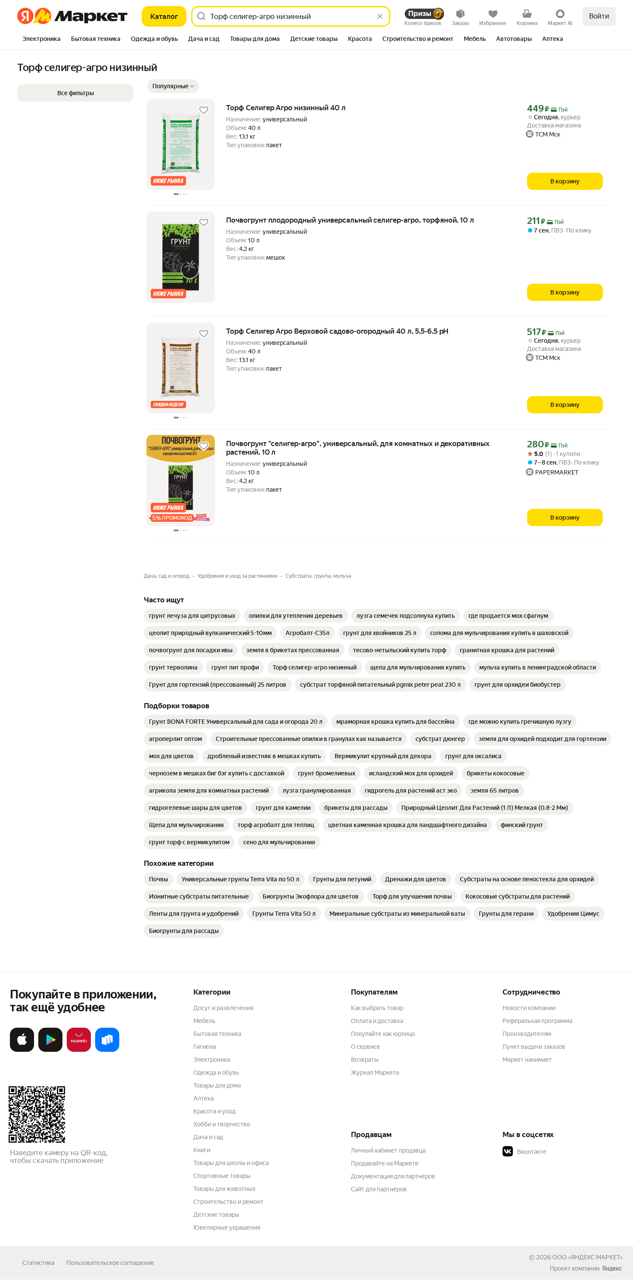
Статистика (38, 1262)
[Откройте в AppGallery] (79, 1050)
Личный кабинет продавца (388, 1150)
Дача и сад (208, 1137)
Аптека (203, 1098)
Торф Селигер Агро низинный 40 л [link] (286, 107)
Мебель (204, 1020)
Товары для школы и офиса (231, 1162)
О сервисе (365, 1046)
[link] (192, 616)
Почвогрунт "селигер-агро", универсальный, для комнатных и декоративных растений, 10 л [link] (358, 447)
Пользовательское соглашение (110, 1262)
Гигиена (204, 1046)
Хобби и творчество (221, 1124)
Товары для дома (217, 1085)
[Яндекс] (612, 1268)
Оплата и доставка (377, 1020)
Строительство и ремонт (228, 1201)
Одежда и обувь (216, 1072)
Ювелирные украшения (226, 1227)
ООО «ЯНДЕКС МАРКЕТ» (587, 1257)
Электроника (211, 1059)
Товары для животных (224, 1188)
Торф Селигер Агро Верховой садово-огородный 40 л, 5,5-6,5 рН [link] (337, 331)
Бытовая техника (217, 1033)
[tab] (41, 39)
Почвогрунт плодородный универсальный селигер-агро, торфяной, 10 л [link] (350, 220)
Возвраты (365, 1059)
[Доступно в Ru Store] (107, 1050)
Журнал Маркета (375, 1072)
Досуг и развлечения (223, 1007)
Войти (599, 16)
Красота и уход (214, 1111)
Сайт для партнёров (379, 1189)
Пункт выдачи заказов (534, 1046)
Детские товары (216, 1214)
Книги (201, 1150)
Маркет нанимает (527, 1059)
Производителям (527, 1033)
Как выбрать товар (377, 1007)
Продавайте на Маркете (385, 1163)
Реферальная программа (537, 1020)
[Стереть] (379, 16)
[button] (173, 86)
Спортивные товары (222, 1175)
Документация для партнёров (393, 1176)
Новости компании (529, 1007)
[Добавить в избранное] (204, 110)
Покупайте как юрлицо (383, 1033)
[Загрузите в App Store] (22, 1050)
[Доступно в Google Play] (50, 1050)
